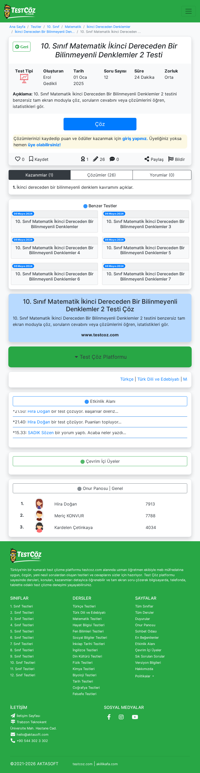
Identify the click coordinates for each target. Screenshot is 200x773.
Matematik (73, 27)
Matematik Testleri (87, 619)
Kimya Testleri (84, 669)
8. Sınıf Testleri (22, 650)
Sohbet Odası (146, 631)
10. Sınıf (53, 27)
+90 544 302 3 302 (32, 741)
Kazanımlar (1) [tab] (39, 175)
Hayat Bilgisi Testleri (88, 625)
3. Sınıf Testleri (22, 619)
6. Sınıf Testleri (22, 638)
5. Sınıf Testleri (22, 631)
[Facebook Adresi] (109, 717)
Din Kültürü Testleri (87, 656)
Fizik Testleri (82, 663)
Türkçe (123, 379)
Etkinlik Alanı (102, 401)
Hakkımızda (144, 669)
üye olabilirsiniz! (44, 144)
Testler (36, 27)
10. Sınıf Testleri (22, 663)
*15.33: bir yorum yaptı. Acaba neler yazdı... (69, 431)
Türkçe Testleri (84, 606)
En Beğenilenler (147, 638)
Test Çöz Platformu (103, 357)
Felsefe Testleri (84, 694)
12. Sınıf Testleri (22, 675)
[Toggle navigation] (188, 11)
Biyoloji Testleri (84, 675)
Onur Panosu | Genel (102, 488)
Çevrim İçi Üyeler (102, 461)
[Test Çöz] (19, 11)
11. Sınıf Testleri (22, 669)
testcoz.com (82, 764)
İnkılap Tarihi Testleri (89, 644)
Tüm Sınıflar (144, 606)
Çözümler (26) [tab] (101, 175)
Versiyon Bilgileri (148, 663)
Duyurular (142, 619)
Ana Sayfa (17, 27)
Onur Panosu (145, 625)
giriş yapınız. (135, 138)
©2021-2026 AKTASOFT (34, 763)
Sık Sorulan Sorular (150, 656)
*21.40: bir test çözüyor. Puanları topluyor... (67, 420)
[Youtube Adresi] (134, 717)
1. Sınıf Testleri (21, 606)
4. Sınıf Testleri (22, 625)
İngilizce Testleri (85, 650)
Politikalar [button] (143, 676)
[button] (176, 159)
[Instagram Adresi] (121, 717)
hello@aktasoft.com (32, 735)
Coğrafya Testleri (86, 688)
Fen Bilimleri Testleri (88, 631)
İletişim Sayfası (28, 716)
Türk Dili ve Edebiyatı (155, 379)
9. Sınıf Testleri (22, 656)
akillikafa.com (107, 764)
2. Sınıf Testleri (22, 612)
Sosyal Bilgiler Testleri (90, 638)
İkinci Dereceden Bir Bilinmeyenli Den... (45, 32)
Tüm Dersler (144, 612)
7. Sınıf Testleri (21, 644)
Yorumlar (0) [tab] (162, 175)
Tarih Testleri (83, 681)
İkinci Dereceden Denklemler (108, 27)
